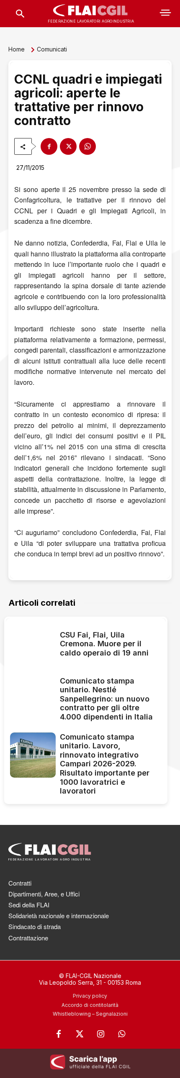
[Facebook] (49, 146)
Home (16, 49)
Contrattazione (28, 937)
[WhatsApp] (87, 146)
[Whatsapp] (121, 1034)
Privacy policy (90, 996)
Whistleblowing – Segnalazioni (90, 1014)
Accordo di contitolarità (90, 1005)
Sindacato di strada (34, 926)
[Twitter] (79, 1034)
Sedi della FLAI (28, 904)
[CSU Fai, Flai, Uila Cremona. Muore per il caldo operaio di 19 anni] (33, 645)
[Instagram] (100, 1034)
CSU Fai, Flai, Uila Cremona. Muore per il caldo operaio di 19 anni (104, 643)
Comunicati (52, 49)
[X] (68, 146)
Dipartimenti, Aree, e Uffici (44, 893)
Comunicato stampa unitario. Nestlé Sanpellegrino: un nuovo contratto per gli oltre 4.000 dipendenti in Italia (106, 698)
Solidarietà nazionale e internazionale (58, 915)
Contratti (19, 882)
